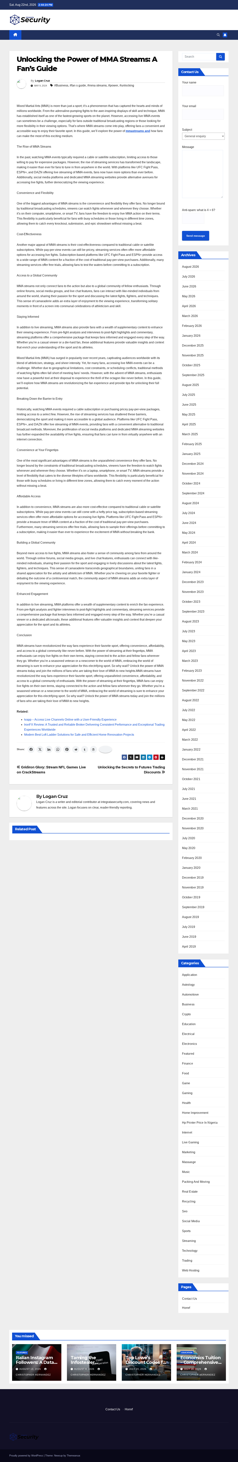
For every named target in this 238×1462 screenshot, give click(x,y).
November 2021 (193, 769)
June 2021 (189, 798)
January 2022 (191, 749)
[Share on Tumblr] (84, 749)
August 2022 (190, 700)
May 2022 (188, 720)
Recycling (189, 1201)
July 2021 (188, 788)
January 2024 (191, 572)
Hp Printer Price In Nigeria (200, 1122)
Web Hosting (191, 1270)
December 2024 (193, 463)
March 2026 (190, 316)
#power (113, 85)
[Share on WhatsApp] (57, 749)
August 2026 (190, 266)
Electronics (189, 1043)
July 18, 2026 (193, 1369)
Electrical (188, 1034)
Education (189, 1024)
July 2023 (188, 631)
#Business (61, 85)
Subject (187, 129)
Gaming (187, 1093)
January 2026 (191, 335)
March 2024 (190, 552)
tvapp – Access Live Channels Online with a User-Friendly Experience (70, 719)
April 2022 (189, 729)
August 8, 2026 (84, 1369)
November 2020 (193, 828)
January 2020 (191, 867)
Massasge (189, 1162)
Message (188, 147)
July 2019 (188, 926)
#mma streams (97, 85)
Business (188, 1004)
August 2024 (190, 503)
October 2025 (191, 365)
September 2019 (193, 907)
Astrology (188, 984)
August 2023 (190, 621)
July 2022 (188, 710)
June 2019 (189, 936)
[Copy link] (105, 749)
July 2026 (188, 276)
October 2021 (191, 779)
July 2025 (188, 394)
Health (186, 1102)
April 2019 (189, 946)
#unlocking (127, 85)
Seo (185, 1211)
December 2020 (193, 818)
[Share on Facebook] (31, 749)
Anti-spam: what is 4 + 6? (198, 210)
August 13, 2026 (30, 1369)
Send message (195, 235)
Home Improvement (195, 1112)
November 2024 (193, 473)
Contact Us (189, 1298)
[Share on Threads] (93, 749)
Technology (190, 1250)
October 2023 (191, 601)
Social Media (191, 1221)
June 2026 (189, 286)
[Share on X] (40, 749)
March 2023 (190, 660)
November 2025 (193, 355)
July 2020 (188, 838)
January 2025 (191, 453)
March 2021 (190, 808)
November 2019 (193, 887)
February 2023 (192, 670)
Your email (189, 106)
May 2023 (188, 641)
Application (189, 974)
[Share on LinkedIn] (48, 749)
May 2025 (188, 414)
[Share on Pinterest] (66, 749)
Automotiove (190, 994)
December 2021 (193, 759)
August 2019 (190, 917)
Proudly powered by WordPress (26, 1455)
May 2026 (188, 296)
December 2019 (193, 877)
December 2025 (193, 345)
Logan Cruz (42, 80)
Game (186, 1083)
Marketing (188, 1152)
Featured (188, 1053)
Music (186, 1171)
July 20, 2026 (138, 1369)
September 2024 (193, 493)
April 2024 (189, 542)
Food (185, 1073)
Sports (186, 1231)
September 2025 (193, 375)
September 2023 (193, 611)
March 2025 (190, 434)
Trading (187, 1260)
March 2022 (190, 739)
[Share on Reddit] (75, 749)
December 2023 (193, 582)
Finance (187, 1063)
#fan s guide (78, 85)
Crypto (186, 1014)
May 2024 (188, 532)
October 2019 (191, 897)
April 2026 (189, 306)
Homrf (186, 1307)
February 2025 (192, 444)
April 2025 (189, 424)
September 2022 (193, 690)
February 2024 (192, 562)
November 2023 (193, 591)
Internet (187, 1132)
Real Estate (190, 1191)
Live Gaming (190, 1142)
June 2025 (189, 404)
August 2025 (190, 385)
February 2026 (192, 325)
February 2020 (192, 857)
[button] (218, 34)
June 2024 (189, 522)
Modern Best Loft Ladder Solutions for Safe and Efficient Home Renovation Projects (79, 734)
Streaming (189, 1240)
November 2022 (193, 680)
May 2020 (188, 848)
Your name (189, 82)
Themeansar (73, 1455)
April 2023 (189, 651)
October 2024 (191, 483)
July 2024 (188, 513)
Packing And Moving (196, 1181)
